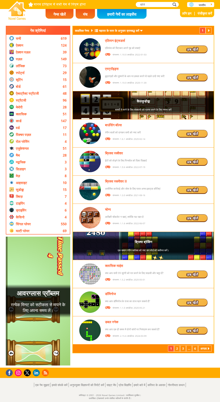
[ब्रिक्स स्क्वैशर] (90, 161)
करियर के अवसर (156, 385)
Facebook (10, 372)
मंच (85, 14)
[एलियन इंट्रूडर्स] (90, 49)
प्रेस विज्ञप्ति (125, 385)
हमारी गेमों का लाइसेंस (121, 14)
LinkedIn (37, 373)
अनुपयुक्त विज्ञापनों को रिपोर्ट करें (87, 385)
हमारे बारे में (139, 385)
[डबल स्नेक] (90, 330)
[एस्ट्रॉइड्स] (90, 77)
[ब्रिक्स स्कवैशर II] (90, 189)
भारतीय (202, 5)
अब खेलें (192, 49)
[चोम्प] (90, 217)
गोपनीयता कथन (176, 385)
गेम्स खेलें (59, 14)
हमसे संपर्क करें (59, 385)
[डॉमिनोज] (90, 302)
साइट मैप (111, 385)
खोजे (175, 4)
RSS (46, 373)
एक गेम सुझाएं (42, 385)
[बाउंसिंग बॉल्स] (90, 133)
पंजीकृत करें (205, 13)
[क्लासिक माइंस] (90, 274)
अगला (209, 30)
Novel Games (17, 9)
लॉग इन (186, 13)
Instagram (19, 372)
